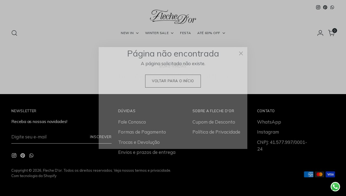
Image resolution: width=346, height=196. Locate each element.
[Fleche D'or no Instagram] (164, 142)
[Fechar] (241, 53)
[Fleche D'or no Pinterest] (173, 142)
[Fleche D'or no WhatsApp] (181, 142)
